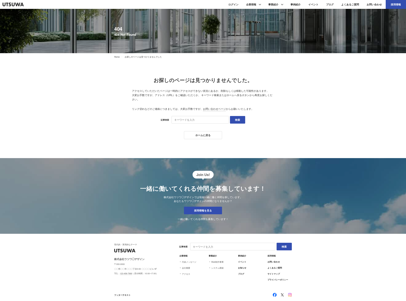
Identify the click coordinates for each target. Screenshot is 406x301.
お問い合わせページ (214, 109)
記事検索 (165, 119)
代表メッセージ (189, 261)
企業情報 (251, 4)
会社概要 (186, 267)
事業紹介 (273, 4)
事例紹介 (296, 4)
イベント (313, 4)
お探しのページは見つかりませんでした (143, 57)
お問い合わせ (374, 4)
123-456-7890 (126, 273)
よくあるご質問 (350, 4)
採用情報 (396, 4)
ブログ (330, 4)
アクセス (186, 273)
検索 (237, 120)
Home (117, 57)
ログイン (233, 4)
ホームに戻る (203, 135)
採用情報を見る (203, 210)
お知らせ (242, 267)
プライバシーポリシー (278, 279)
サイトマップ (274, 273)
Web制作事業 (217, 261)
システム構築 (217, 267)
